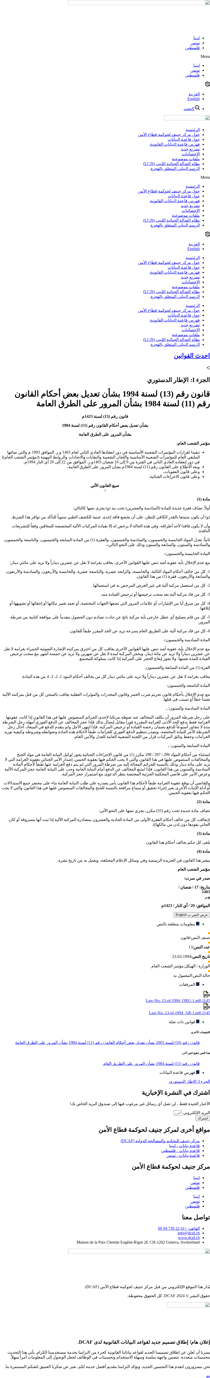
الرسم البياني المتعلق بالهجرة (175, 168)
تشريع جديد (190, 149)
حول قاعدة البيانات (184, 139)
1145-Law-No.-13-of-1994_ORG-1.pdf (178, 1000)
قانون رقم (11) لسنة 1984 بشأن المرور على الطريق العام (151, 1063)
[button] (105, 56)
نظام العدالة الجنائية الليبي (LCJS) (171, 164)
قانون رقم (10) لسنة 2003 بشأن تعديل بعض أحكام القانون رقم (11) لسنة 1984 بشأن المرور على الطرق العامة (107, 1042)
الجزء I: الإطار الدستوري (189, 1081)
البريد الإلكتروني (196, 1112)
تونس (195, 43)
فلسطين (192, 48)
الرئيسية (193, 129)
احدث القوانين (192, 355)
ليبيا (196, 38)
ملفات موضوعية (186, 159)
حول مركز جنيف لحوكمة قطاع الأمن (169, 134)
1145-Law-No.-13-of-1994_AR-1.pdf (179, 1013)
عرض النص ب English (192, 915)
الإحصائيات (191, 154)
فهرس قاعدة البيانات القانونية (175, 144)
